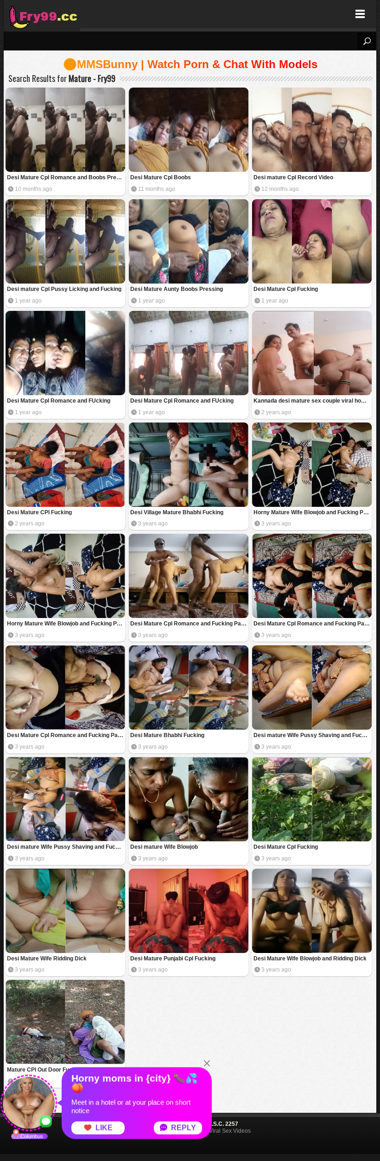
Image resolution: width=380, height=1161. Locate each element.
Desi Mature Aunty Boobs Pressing (176, 289)
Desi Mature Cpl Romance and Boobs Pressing (66, 177)
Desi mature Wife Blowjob (164, 847)
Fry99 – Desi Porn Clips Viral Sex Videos (42, 14)
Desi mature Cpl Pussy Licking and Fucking (64, 289)
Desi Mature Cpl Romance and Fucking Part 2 (312, 623)
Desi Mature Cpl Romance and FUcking (58, 401)
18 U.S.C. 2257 (219, 1124)
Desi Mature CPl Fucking (39, 512)
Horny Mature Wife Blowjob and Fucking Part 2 (66, 623)
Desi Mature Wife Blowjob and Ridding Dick (310, 958)
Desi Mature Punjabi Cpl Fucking (172, 958)
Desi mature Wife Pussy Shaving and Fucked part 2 (312, 735)
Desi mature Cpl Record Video (293, 177)
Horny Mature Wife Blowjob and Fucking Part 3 (312, 512)
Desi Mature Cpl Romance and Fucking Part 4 (189, 623)
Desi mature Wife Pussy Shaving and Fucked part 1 (66, 847)
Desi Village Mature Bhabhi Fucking (176, 512)
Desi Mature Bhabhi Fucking (167, 735)
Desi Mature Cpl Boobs (160, 177)
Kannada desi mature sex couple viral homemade (312, 401)
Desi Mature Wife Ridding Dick (47, 958)
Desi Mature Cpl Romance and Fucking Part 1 (66, 735)
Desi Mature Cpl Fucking (285, 289)
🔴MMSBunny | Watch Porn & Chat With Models (190, 64)
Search (366, 41)
